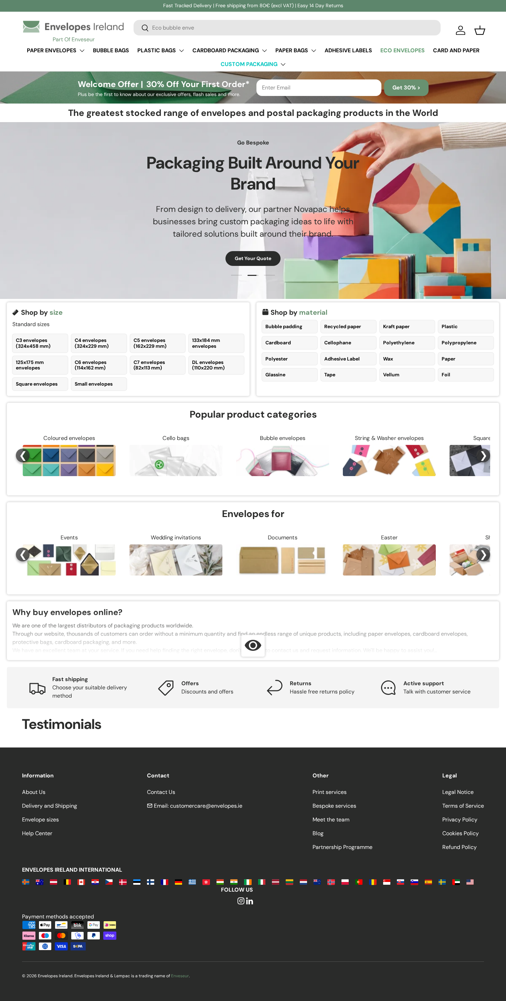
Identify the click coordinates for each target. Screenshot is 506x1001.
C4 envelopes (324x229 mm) (92, 343)
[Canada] (81, 881)
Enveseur (180, 976)
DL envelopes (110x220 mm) (208, 365)
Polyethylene (398, 343)
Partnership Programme (342, 847)
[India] (234, 881)
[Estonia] (136, 881)
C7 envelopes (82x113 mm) (149, 365)
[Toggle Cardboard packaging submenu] (264, 50)
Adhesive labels (348, 50)
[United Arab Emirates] (456, 881)
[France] (164, 881)
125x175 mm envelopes (30, 365)
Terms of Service (463, 805)
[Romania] (372, 881)
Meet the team (331, 819)
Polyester (276, 359)
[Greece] (192, 881)
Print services (330, 792)
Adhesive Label (342, 359)
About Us (33, 792)
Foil (446, 375)
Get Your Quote (253, 258)
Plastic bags (156, 50)
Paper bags (291, 50)
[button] (479, 30)
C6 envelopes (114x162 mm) (90, 365)
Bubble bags (111, 50)
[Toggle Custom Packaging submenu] (283, 64)
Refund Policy (459, 847)
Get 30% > (406, 87)
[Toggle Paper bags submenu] (313, 50)
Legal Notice (458, 792)
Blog (318, 833)
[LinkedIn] (249, 901)
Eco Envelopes (402, 50)
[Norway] (331, 881)
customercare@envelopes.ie (206, 805)
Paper (448, 359)
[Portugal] (358, 881)
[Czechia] (109, 881)
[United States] (470, 881)
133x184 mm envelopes (206, 343)
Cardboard (278, 343)
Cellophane (337, 343)
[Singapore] (386, 881)
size (56, 312)
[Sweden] (442, 881)
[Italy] (261, 881)
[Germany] (178, 881)
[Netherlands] (303, 881)
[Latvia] (275, 881)
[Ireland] (247, 881)
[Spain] (428, 881)
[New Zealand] (317, 881)
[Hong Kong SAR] (206, 881)
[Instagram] (241, 901)
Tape (329, 375)
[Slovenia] (414, 881)
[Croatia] (95, 881)
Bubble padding (283, 326)
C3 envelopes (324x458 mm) (33, 343)
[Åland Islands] (25, 881)
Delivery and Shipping (49, 805)
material (313, 312)
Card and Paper (456, 50)
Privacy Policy (459, 819)
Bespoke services (334, 805)
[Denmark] (122, 881)
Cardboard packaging (225, 50)
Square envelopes (36, 384)
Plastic (450, 326)
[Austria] (53, 881)
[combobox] (287, 27)
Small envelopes (94, 384)
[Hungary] (220, 881)
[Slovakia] (400, 881)
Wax (388, 359)
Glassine (275, 375)
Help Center (37, 833)
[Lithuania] (289, 881)
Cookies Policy (460, 833)
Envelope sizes (40, 819)
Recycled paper (342, 326)
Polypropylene (459, 343)
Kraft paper (396, 326)
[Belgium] (67, 881)
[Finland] (150, 881)
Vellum (391, 375)
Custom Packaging (249, 64)
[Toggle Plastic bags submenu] (181, 50)
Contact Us (161, 792)
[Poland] (345, 881)
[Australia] (39, 881)
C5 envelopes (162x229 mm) (150, 343)
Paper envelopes (51, 50)
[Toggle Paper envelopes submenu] (82, 50)
